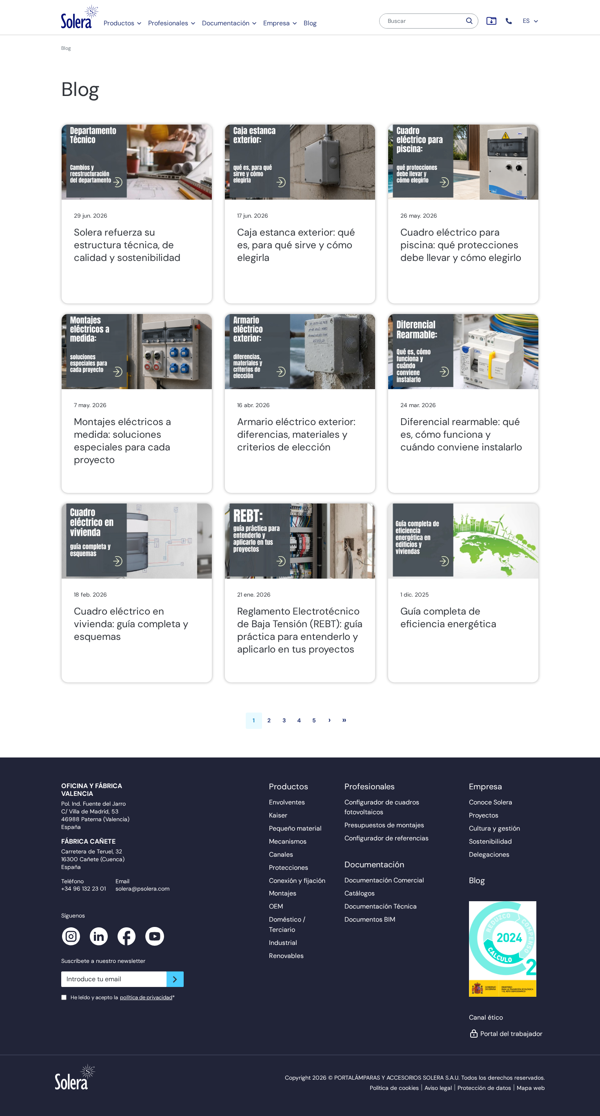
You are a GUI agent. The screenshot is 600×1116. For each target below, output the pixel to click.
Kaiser (278, 815)
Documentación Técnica (380, 906)
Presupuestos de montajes (384, 825)
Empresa (276, 23)
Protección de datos (484, 1087)
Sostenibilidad (490, 841)
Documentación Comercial (384, 880)
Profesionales (168, 23)
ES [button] (527, 21)
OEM (276, 906)
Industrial (283, 942)
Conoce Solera (490, 802)
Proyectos (483, 815)
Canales (281, 854)
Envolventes (287, 802)
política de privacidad (146, 997)
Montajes (282, 893)
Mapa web (531, 1087)
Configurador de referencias (386, 838)
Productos (119, 23)
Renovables (286, 955)
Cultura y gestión (494, 828)
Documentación (225, 23)
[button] (509, 21)
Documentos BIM (369, 919)
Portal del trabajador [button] (509, 1033)
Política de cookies (394, 1087)
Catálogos (359, 893)
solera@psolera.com (142, 888)
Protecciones (288, 867)
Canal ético (486, 1017)
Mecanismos (288, 841)
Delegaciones (489, 854)
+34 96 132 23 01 (83, 888)
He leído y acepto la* (123, 997)
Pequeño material (295, 828)
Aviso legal (438, 1087)
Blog (310, 23)
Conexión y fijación (297, 880)
